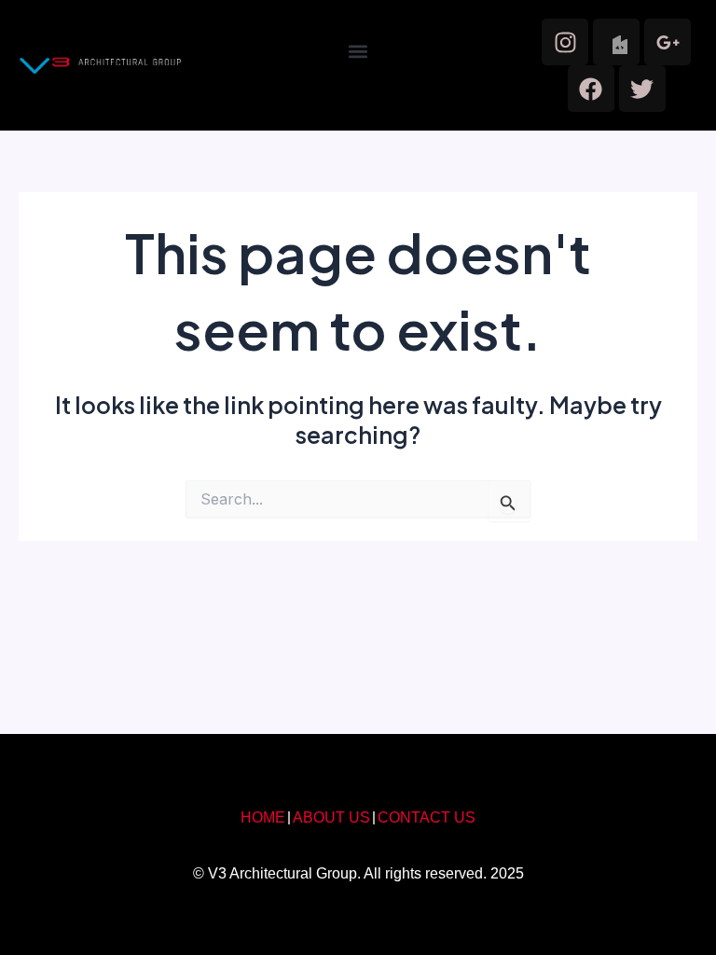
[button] (357, 51)
